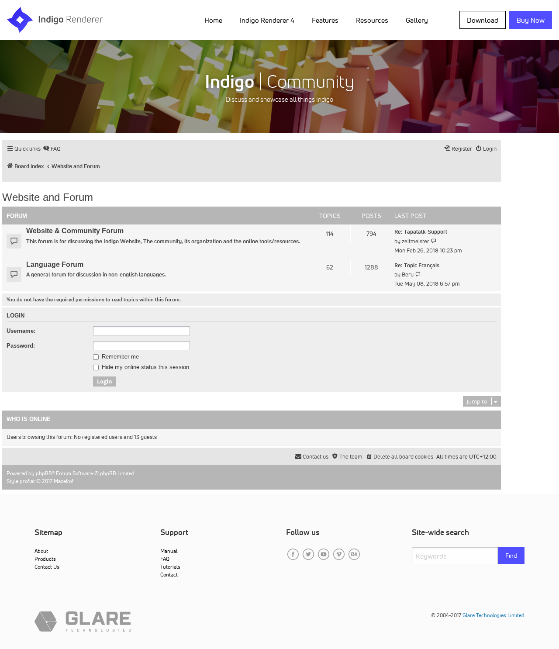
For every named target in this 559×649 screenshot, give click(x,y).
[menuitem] (215, 19)
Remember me (119, 357)
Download (482, 20)
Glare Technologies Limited (493, 615)
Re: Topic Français (416, 265)
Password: (21, 346)
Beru (408, 274)
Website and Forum (47, 197)
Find (511, 555)
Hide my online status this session (144, 367)
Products (45, 559)
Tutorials (170, 566)
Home (213, 20)
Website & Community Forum (75, 231)
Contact (169, 574)
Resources (372, 20)
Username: (21, 331)
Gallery (417, 20)
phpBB (44, 473)
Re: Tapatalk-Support (420, 231)
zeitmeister (415, 241)
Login (15, 316)
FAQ (164, 559)
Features (325, 20)
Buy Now (531, 20)
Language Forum (54, 264)
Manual (168, 551)
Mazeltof (63, 481)
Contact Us (47, 566)
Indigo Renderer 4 (267, 20)
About (41, 551)
